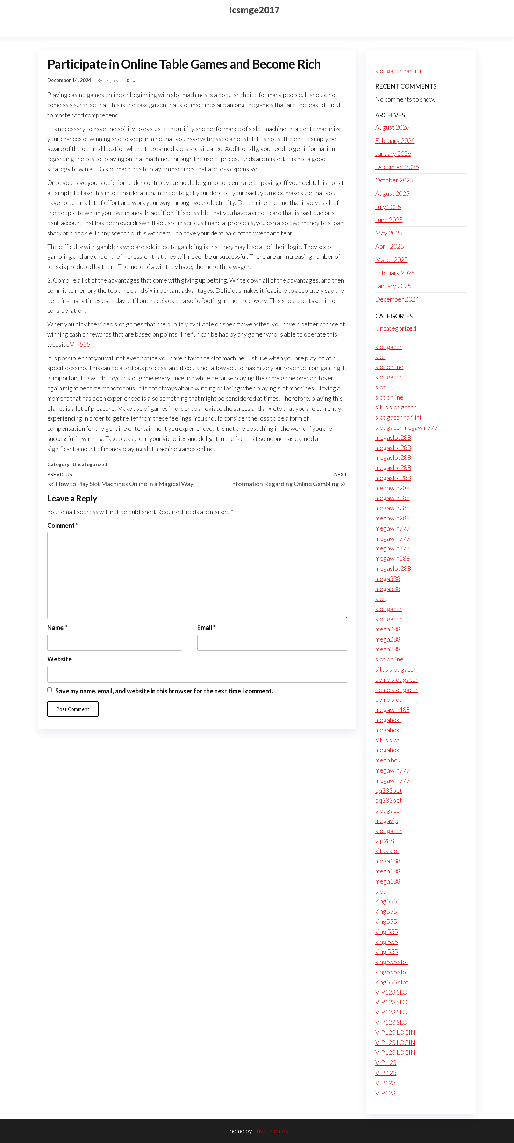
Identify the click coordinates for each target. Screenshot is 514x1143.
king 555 (386, 931)
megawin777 (392, 528)
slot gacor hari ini (398, 71)
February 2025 (395, 273)
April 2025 (389, 246)
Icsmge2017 (254, 9)
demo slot (388, 699)
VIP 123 (386, 1062)
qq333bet (388, 790)
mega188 (387, 861)
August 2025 (392, 193)
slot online (389, 366)
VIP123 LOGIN (395, 1032)
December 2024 (397, 299)
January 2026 (393, 153)
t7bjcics (112, 80)
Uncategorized (90, 464)
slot (380, 356)
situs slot (387, 740)
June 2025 (389, 219)
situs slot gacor (395, 407)
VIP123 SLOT (393, 992)
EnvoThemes (270, 1131)
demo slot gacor (396, 679)
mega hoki (388, 760)
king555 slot (391, 961)
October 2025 (394, 180)
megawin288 (392, 488)
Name (57, 627)
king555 (386, 901)
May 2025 (388, 233)
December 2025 (397, 167)
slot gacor (388, 347)
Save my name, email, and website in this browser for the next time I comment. (164, 691)
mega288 (387, 629)
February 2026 (395, 140)
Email (206, 627)
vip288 (384, 841)
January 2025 (393, 286)
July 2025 (388, 206)
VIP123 (385, 1083)
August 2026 (392, 127)
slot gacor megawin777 (406, 427)
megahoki (388, 719)
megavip (386, 820)
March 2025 (391, 259)
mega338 (387, 578)
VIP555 (80, 344)
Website (59, 659)
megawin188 (392, 709)
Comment (62, 525)
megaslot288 (393, 437)
